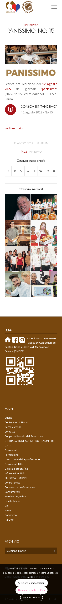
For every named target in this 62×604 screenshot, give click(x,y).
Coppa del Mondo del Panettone (24, 436)
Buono (8, 417)
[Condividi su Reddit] (47, 171)
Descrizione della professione (22, 459)
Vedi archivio (14, 128)
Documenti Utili (14, 464)
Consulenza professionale (20, 487)
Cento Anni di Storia (16, 422)
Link (7, 505)
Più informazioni (31, 597)
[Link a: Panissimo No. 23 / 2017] (44, 258)
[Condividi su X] (15, 171)
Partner (9, 519)
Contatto (10, 431)
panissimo (35, 151)
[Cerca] (44, 7)
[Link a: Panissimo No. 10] (17, 284)
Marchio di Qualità (15, 496)
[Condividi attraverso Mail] (54, 171)
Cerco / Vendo (13, 427)
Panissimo (31, 24)
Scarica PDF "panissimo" (39, 106)
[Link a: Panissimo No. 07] (44, 284)
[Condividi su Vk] (41, 171)
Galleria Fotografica (16, 468)
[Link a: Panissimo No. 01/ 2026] (17, 233)
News (8, 510)
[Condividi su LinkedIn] (28, 171)
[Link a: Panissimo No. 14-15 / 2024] (17, 207)
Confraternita (12, 482)
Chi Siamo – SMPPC (16, 478)
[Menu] (52, 7)
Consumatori (12, 491)
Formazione (12, 454)
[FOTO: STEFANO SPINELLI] (31, 54)
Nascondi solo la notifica (31, 590)
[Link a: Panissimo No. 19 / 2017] (44, 207)
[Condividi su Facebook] (8, 171)
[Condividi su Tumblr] (34, 171)
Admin (44, 143)
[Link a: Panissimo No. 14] (44, 233)
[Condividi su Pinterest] (21, 171)
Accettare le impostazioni (31, 583)
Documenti (11, 450)
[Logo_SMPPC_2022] (26, 7)
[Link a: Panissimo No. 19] (17, 258)
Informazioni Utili (14, 473)
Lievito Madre (13, 501)
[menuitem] (44, 7)
